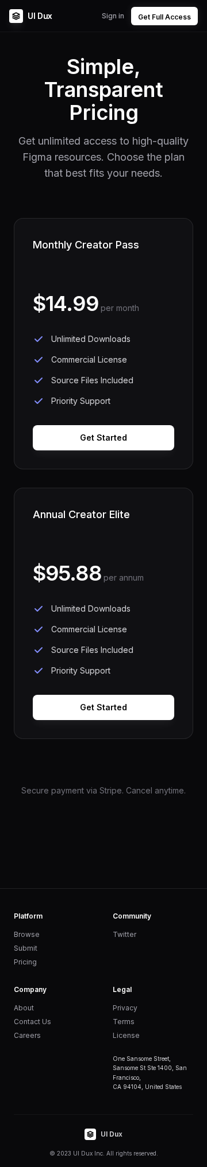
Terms (124, 1021)
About (24, 1007)
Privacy (125, 1007)
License (126, 1035)
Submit (25, 948)
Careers (27, 1035)
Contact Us (32, 1021)
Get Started (103, 437)
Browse (27, 934)
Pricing (25, 962)
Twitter (124, 934)
